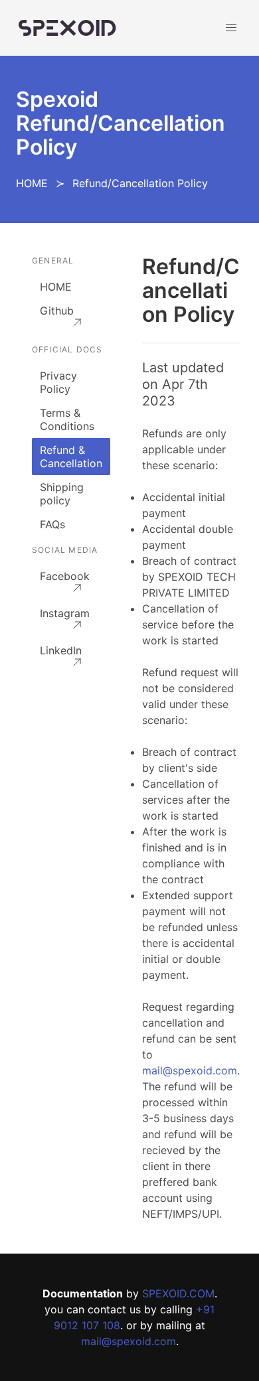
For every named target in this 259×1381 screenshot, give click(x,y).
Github (57, 310)
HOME (32, 183)
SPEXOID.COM (178, 1293)
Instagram (65, 613)
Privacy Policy (58, 382)
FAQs (52, 524)
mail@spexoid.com (189, 1070)
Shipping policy (62, 493)
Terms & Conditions (67, 419)
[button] (231, 28)
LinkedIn (61, 650)
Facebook (65, 576)
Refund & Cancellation (71, 456)
